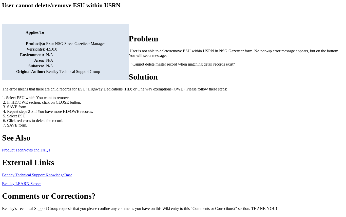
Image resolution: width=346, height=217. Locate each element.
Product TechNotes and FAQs (26, 150)
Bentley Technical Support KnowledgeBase (37, 175)
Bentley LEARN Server (21, 183)
